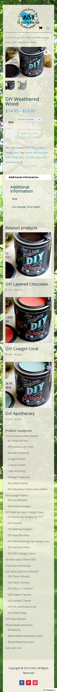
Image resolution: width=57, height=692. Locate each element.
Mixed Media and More (19, 625)
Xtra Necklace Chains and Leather (28, 489)
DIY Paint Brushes (18, 535)
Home (8, 37)
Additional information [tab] (23, 177)
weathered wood (14, 162)
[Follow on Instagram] (35, 682)
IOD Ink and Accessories (22, 606)
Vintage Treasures (19, 477)
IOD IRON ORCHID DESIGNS (22, 571)
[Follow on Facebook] (21, 682)
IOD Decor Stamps (19, 582)
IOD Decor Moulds (19, 576)
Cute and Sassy (17, 471)
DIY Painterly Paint (19, 547)
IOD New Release (15, 619)
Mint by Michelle (17, 500)
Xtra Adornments (18, 483)
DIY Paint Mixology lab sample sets (28, 541)
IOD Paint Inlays (17, 613)
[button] (46, 52)
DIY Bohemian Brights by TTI (25, 517)
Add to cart (30, 133)
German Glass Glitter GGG (20, 559)
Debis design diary (14, 157)
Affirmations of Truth (20, 447)
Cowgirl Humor (17, 459)
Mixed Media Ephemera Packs (25, 636)
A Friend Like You (18, 440)
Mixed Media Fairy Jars (21, 642)
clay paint (43, 152)
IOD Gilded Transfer (20, 594)
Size (11, 122)
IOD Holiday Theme (19, 600)
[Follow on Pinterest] (28, 682)
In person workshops (18, 565)
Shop (16, 37)
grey (38, 157)
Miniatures (14, 630)
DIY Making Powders (20, 529)
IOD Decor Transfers (20, 588)
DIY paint (30, 157)
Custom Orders (17, 465)
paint (44, 157)
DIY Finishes (15, 523)
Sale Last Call (13, 648)
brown (28, 152)
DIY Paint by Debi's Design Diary (24, 512)
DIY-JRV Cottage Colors (21, 553)
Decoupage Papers (16, 495)
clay (35, 152)
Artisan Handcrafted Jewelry (21, 436)
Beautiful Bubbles (18, 453)
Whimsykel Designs (19, 506)
